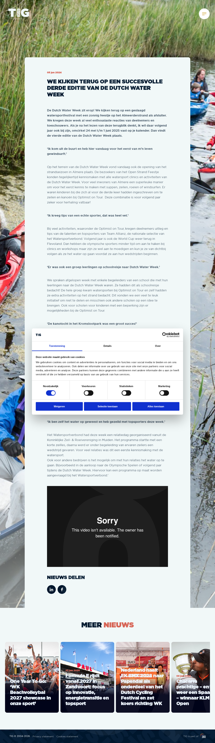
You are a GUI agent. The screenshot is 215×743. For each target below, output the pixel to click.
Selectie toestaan (108, 406)
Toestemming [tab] (57, 345)
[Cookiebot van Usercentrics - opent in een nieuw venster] (164, 334)
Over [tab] (158, 345)
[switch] (88, 393)
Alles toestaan (155, 406)
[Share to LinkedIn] (51, 590)
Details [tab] (107, 345)
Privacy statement (43, 736)
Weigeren (59, 406)
